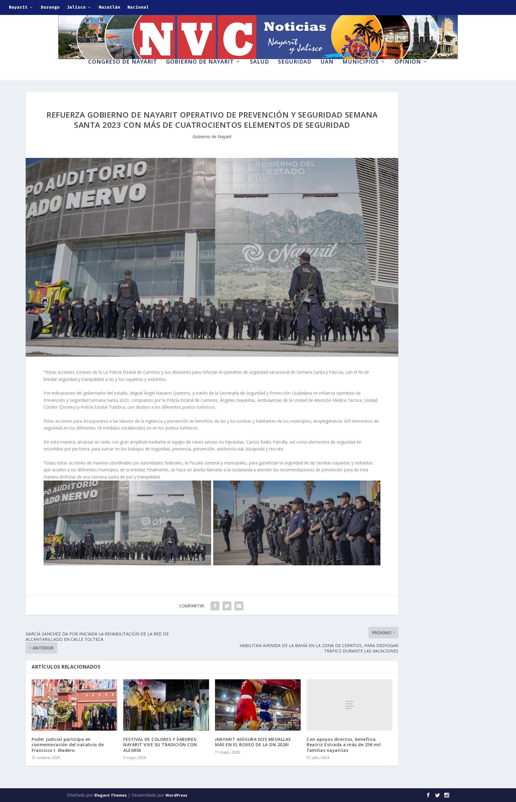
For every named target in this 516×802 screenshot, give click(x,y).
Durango (50, 7)
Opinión (408, 62)
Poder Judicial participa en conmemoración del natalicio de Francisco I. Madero (68, 744)
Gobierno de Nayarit (200, 62)
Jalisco (76, 7)
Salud (259, 62)
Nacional (138, 7)
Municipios (361, 62)
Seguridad (294, 62)
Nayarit (18, 7)
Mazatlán (109, 7)
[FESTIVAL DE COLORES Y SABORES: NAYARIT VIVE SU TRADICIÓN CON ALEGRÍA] (166, 705)
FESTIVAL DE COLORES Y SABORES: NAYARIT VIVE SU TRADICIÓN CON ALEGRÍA (160, 744)
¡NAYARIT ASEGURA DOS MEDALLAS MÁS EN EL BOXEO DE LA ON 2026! (253, 741)
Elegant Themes (110, 795)
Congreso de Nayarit (122, 62)
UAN (327, 62)
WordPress (176, 795)
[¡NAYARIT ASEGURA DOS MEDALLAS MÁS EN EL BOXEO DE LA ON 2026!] (258, 705)
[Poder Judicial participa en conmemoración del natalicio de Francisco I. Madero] (74, 705)
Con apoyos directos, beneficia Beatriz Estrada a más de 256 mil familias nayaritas (344, 744)
